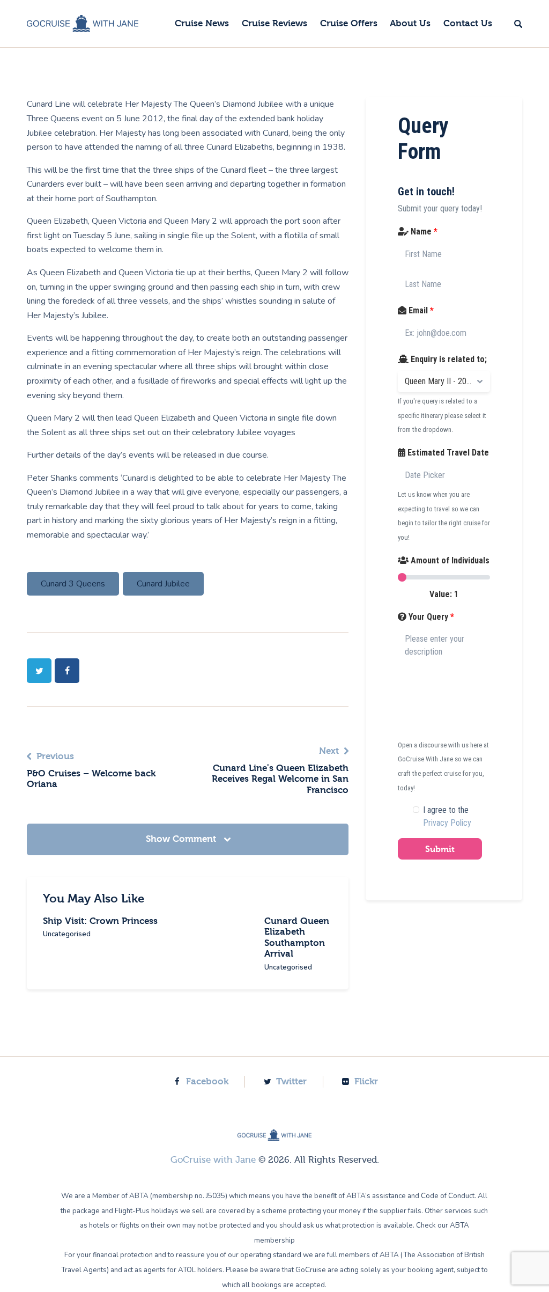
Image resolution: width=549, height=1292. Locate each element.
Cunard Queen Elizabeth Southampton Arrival (296, 937)
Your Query (430, 617)
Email (420, 310)
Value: (443, 594)
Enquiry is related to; (448, 359)
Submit (440, 849)
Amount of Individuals (449, 560)
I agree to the (447, 816)
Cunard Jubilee (163, 584)
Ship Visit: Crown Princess (100, 921)
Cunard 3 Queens (73, 584)
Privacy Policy (447, 823)
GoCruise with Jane (213, 1160)
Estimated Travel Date (447, 452)
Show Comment (182, 839)
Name (423, 231)
